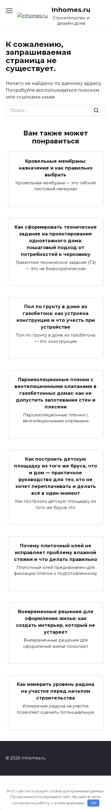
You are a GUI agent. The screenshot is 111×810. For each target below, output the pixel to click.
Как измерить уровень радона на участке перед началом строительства (55, 691)
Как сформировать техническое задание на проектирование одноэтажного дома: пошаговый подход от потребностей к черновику (56, 240)
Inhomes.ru (71, 10)
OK (93, 803)
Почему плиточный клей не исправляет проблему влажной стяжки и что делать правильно (55, 552)
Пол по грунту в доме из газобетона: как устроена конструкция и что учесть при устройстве (56, 317)
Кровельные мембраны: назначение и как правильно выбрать (55, 167)
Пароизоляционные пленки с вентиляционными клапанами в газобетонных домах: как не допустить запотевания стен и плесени (55, 393)
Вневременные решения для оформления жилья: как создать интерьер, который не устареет (55, 622)
